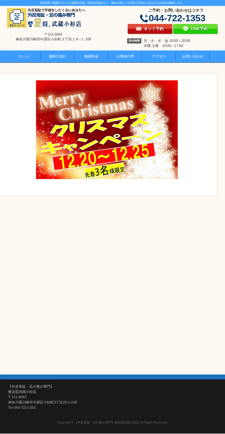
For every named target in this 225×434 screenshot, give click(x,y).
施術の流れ (57, 56)
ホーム (24, 56)
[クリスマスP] (107, 129)
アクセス (159, 56)
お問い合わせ (192, 56)
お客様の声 (125, 56)
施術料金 (91, 56)
